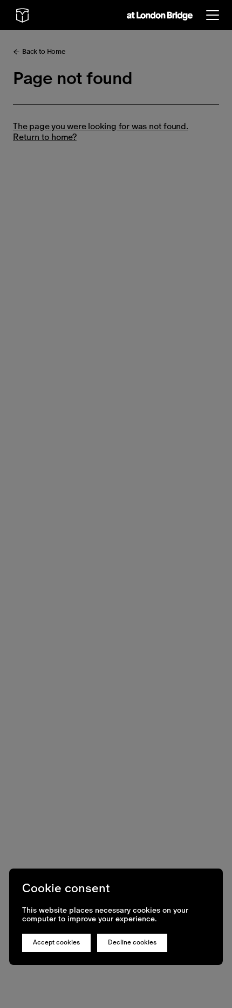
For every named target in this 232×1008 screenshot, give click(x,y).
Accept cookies (56, 942)
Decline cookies (132, 942)
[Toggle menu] (212, 15)
